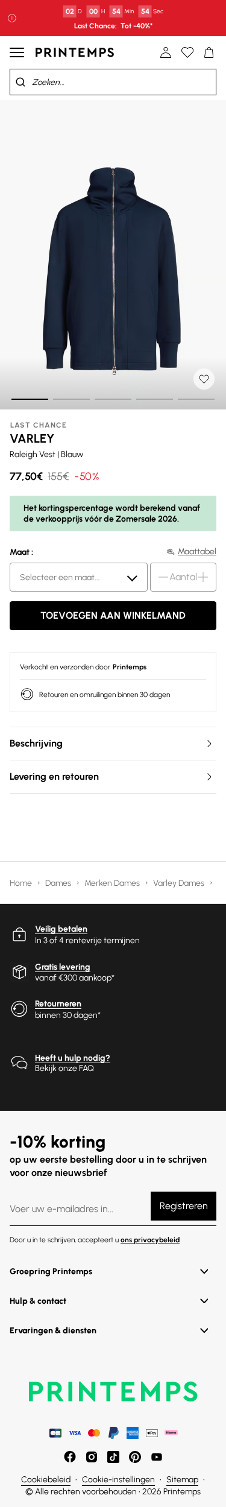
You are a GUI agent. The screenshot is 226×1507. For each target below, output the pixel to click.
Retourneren (58, 1004)
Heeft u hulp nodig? (72, 1058)
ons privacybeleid (150, 1240)
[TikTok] (113, 1457)
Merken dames (113, 883)
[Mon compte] (166, 52)
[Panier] (209, 52)
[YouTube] (156, 1457)
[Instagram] (91, 1457)
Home (22, 883)
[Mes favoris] (187, 52)
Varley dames (179, 883)
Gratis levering (62, 967)
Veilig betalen (61, 929)
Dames (59, 883)
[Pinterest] (135, 1457)
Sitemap (182, 1479)
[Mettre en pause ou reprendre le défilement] (12, 18)
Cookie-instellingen (118, 1479)
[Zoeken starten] (20, 82)
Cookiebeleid (46, 1479)
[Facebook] (70, 1457)
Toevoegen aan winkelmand (113, 615)
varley (32, 438)
